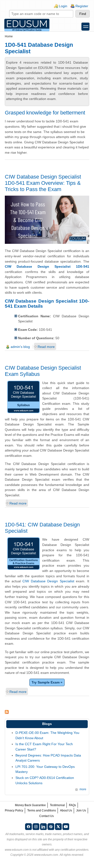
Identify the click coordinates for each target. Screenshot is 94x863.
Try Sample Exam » (47, 682)
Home (9, 36)
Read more (46, 347)
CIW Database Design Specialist (48, 581)
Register (81, 6)
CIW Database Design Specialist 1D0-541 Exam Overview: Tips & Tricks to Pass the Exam (43, 183)
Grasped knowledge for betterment (45, 113)
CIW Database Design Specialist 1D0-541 (47, 266)
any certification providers (71, 849)
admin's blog (20, 347)
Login (63, 6)
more (83, 789)
